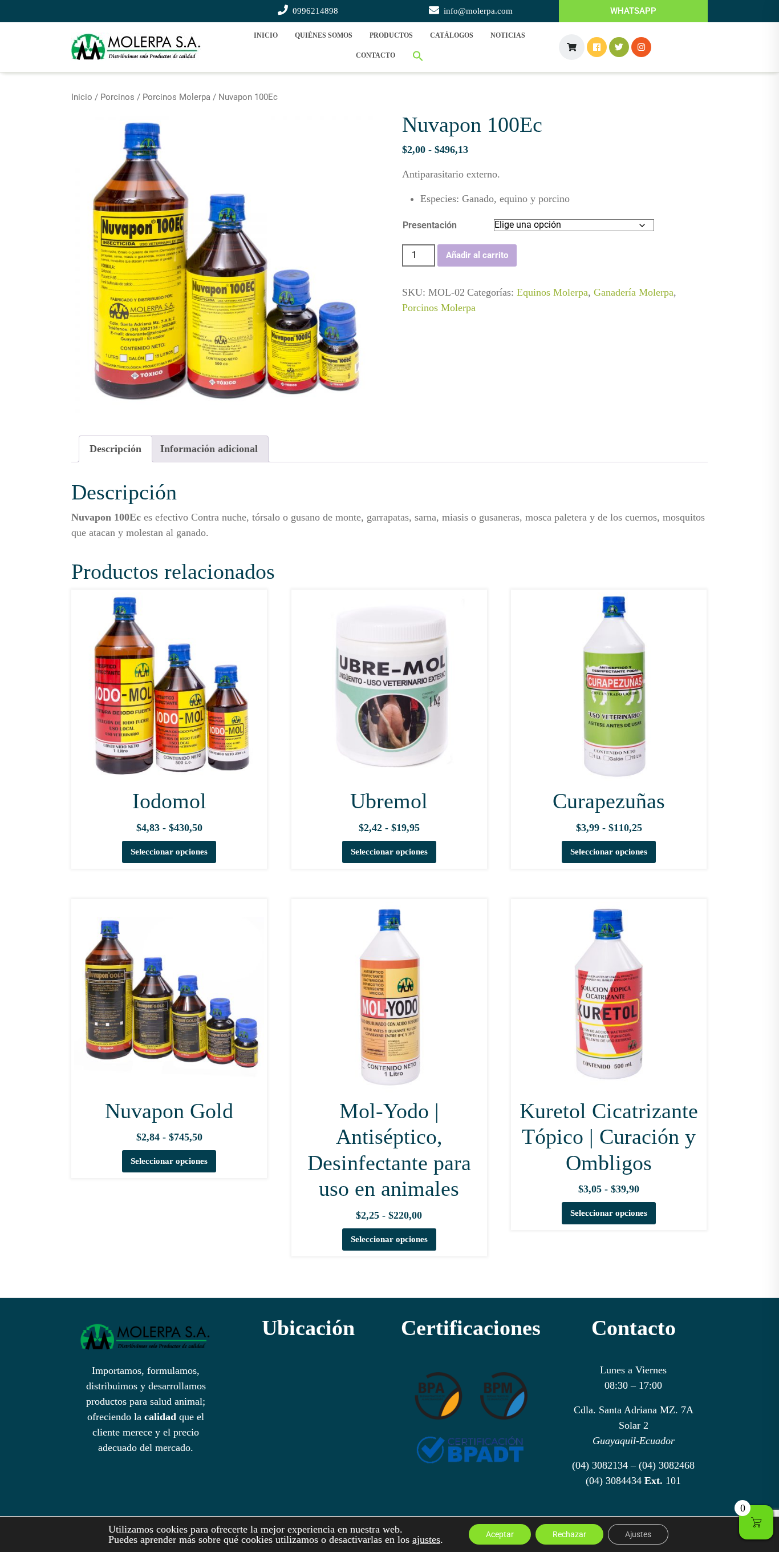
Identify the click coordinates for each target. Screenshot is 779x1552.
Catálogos (451, 35)
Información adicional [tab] (209, 448)
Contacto (375, 55)
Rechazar (569, 1534)
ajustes (426, 1539)
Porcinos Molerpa (176, 97)
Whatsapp (633, 11)
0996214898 (315, 10)
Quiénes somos (323, 35)
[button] (418, 56)
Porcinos (117, 97)
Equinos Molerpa (552, 292)
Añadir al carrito (477, 255)
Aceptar (500, 1534)
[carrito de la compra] (572, 47)
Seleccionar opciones (169, 851)
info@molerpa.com (478, 10)
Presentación (430, 225)
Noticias (507, 35)
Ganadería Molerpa (633, 292)
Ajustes (638, 1534)
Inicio (266, 35)
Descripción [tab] (115, 448)
